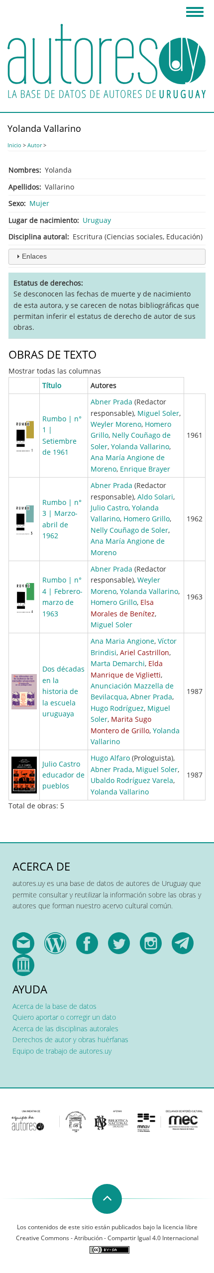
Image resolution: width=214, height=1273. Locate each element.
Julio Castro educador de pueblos (63, 775)
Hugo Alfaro (110, 758)
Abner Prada (111, 401)
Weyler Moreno (116, 424)
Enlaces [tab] (34, 256)
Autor (34, 145)
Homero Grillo (146, 518)
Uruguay (97, 220)
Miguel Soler (158, 413)
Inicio (14, 145)
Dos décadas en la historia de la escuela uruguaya (63, 691)
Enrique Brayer (145, 469)
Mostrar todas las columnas (54, 371)
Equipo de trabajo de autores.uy (61, 1051)
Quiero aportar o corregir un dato (64, 1017)
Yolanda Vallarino (140, 446)
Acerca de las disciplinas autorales (65, 1028)
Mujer (39, 203)
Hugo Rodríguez (117, 708)
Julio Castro (109, 507)
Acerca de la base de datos (54, 1006)
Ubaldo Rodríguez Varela (132, 780)
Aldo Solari (155, 496)
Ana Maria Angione (122, 641)
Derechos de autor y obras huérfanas (70, 1039)
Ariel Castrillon (144, 652)
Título (51, 385)
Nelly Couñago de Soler (129, 530)
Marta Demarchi (118, 663)
